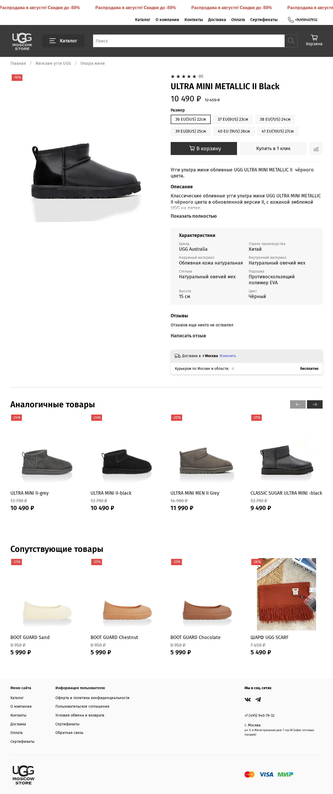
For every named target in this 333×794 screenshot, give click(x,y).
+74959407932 (306, 20)
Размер (178, 110)
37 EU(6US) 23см (233, 119)
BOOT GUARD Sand (30, 637)
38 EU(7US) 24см (275, 119)
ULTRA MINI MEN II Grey (194, 493)
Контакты (193, 19)
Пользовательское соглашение (82, 706)
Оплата (238, 19)
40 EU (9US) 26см (234, 131)
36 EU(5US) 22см (190, 119)
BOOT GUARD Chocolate (195, 637)
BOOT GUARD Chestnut (114, 637)
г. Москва (253, 725)
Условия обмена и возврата (79, 715)
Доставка (217, 19)
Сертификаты (264, 19)
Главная (18, 63)
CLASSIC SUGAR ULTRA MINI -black (286, 493)
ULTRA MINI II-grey (29, 493)
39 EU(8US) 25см (190, 131)
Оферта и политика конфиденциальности (92, 698)
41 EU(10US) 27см (278, 131)
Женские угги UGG (53, 63)
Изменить (228, 356)
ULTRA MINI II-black (111, 493)
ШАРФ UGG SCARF (270, 637)
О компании (167, 19)
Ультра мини (92, 63)
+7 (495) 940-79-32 (259, 715)
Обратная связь (69, 733)
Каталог (142, 19)
